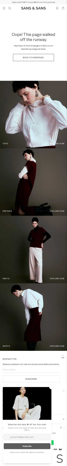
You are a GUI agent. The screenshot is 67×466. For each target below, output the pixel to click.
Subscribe (31, 379)
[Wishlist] (57, 8)
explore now (57, 143)
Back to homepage (33, 57)
